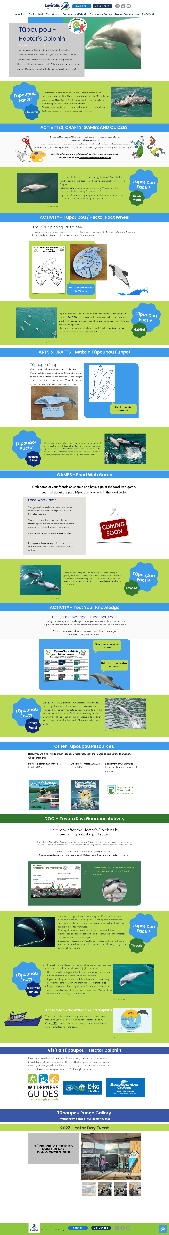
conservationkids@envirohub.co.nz (95, 157)
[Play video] (53, 1148)
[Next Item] (137, 1156)
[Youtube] (128, 6)
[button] (20, 14)
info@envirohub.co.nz (49, 1226)
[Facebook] (123, 6)
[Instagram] (117, 6)
